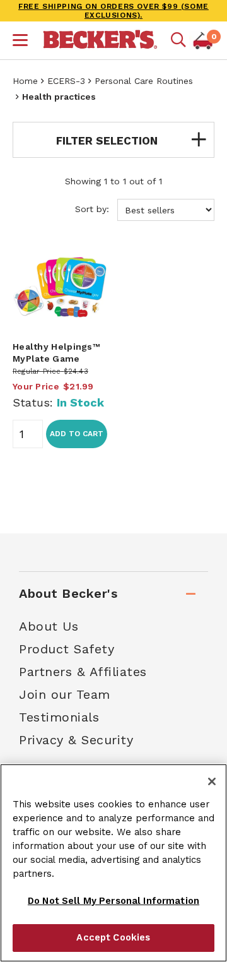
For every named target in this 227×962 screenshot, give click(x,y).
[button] (20, 41)
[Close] (212, 781)
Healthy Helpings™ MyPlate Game (56, 352)
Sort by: (93, 209)
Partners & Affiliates (83, 671)
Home (25, 81)
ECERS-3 (66, 81)
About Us (48, 626)
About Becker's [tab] (68, 593)
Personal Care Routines (144, 81)
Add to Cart (76, 433)
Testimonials (59, 717)
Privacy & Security (76, 739)
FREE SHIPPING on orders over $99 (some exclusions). (113, 11)
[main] (113, 337)
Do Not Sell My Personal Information (113, 900)
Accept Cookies (113, 937)
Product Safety (66, 648)
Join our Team (64, 694)
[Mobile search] (178, 40)
